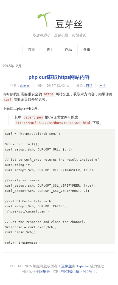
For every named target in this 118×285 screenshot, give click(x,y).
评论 (102, 85)
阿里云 (44, 271)
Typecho (82, 266)
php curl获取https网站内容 (59, 76)
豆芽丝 (68, 24)
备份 (86, 49)
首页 (31, 49)
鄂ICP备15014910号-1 (78, 271)
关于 (50, 49)
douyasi (25, 85)
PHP (89, 85)
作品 (68, 49)
